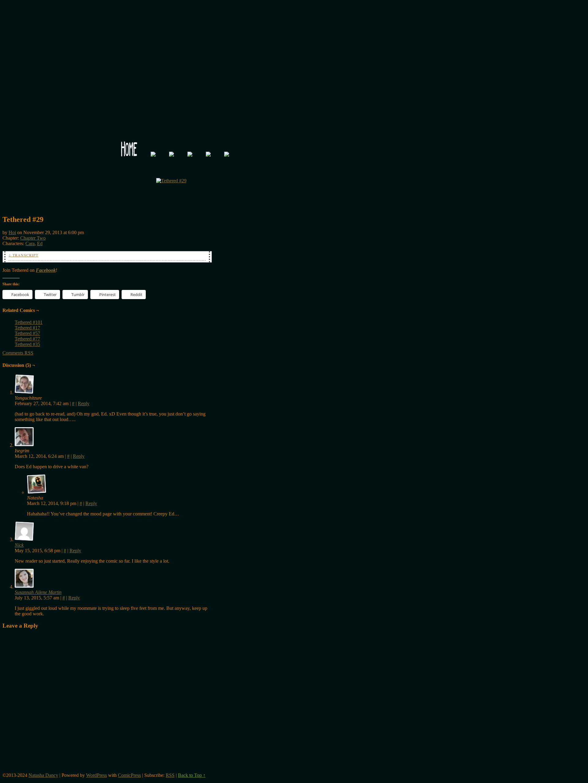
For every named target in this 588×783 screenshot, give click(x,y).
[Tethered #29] (171, 180)
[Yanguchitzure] (24, 384)
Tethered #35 (27, 344)
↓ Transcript (23, 255)
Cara (30, 243)
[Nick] (24, 539)
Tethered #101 (29, 322)
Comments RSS (17, 352)
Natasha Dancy (43, 775)
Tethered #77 (27, 338)
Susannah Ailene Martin (38, 592)
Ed (40, 243)
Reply (83, 403)
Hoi (12, 232)
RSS (170, 775)
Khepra (171, 78)
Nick (19, 545)
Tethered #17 (27, 327)
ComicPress (129, 775)
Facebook (46, 270)
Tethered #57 (27, 333)
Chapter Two (33, 238)
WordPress (96, 775)
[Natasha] (37, 484)
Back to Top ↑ (191, 775)
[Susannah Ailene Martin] (24, 586)
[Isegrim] (24, 437)
